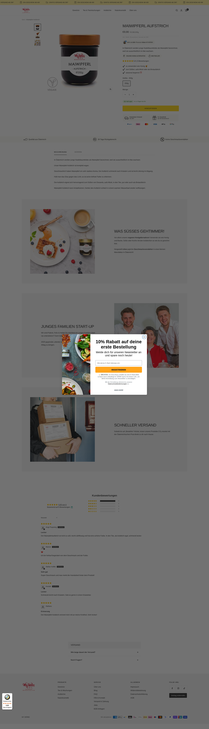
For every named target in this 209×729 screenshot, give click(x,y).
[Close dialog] (144, 337)
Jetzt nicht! (118, 390)
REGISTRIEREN (118, 369)
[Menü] (11, 694)
